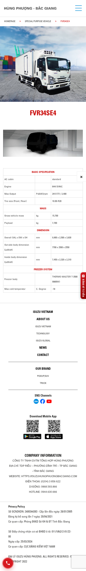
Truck (43, 383)
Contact (43, 355)
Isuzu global (43, 340)
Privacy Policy (16, 506)
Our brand (43, 369)
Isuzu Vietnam (43, 312)
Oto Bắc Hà (43, 569)
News (43, 348)
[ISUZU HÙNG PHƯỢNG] (30, 8)
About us (43, 319)
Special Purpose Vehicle (38, 21)
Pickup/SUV (43, 375)
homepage (9, 21)
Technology (43, 333)
